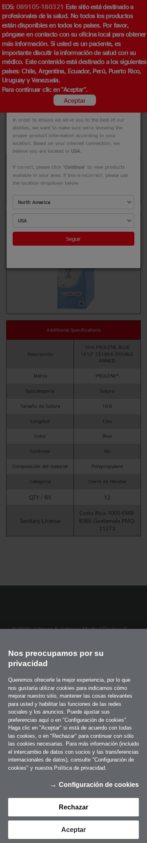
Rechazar (73, 807)
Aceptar (73, 829)
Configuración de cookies (99, 784)
